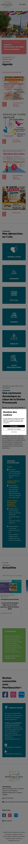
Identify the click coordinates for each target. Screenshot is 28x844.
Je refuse (14, 432)
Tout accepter (14, 426)
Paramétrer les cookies (14, 429)
